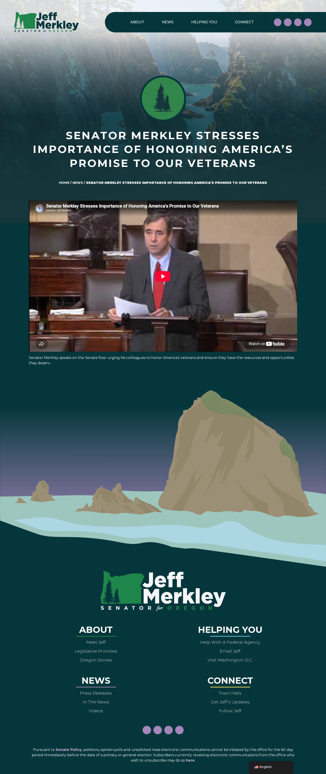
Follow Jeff (230, 711)
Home (64, 183)
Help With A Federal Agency (230, 642)
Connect (244, 22)
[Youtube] (298, 22)
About (137, 22)
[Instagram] (287, 22)
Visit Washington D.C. (230, 660)
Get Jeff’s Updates (230, 702)
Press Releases (96, 693)
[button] (263, 22)
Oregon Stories (96, 660)
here (190, 760)
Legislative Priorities (96, 651)
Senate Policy (69, 750)
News (167, 22)
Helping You (204, 22)
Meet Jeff (96, 642)
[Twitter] (308, 22)
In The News (96, 702)
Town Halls (230, 693)
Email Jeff (230, 651)
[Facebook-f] (277, 22)
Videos (96, 711)
